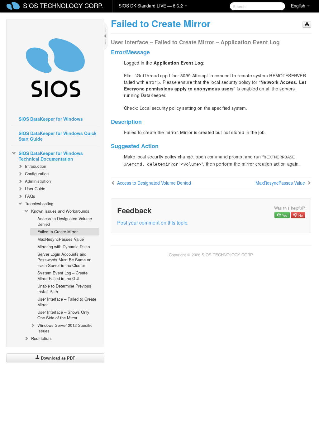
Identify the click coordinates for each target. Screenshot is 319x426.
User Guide (35, 188)
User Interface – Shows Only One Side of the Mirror (63, 315)
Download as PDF (57, 358)
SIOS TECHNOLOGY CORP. (63, 5)
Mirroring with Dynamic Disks (63, 246)
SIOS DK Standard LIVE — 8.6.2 (151, 5)
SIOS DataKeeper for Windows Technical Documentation (51, 156)
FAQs (30, 196)
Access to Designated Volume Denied (64, 221)
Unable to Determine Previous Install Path (64, 288)
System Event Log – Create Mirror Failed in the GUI (62, 275)
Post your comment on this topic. (152, 222)
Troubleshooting (39, 203)
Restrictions (42, 338)
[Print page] (306, 24)
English (299, 5)
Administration (38, 181)
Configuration (37, 174)
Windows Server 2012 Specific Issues (65, 328)
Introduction (35, 166)
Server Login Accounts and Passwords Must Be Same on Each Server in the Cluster (64, 259)
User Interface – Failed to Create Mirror (66, 301)
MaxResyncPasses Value (60, 239)
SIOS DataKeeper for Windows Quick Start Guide (58, 136)
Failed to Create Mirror (57, 232)
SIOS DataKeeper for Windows (51, 119)
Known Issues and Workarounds (60, 211)
